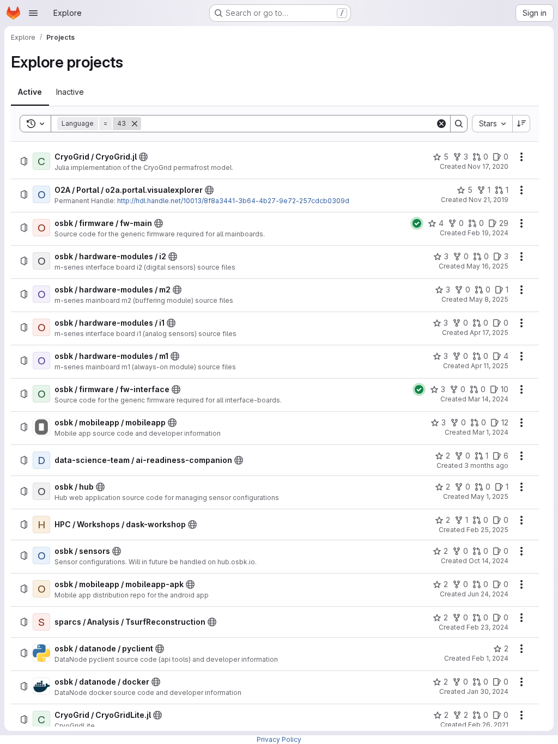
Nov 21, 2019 (488, 200)
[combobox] (492, 123)
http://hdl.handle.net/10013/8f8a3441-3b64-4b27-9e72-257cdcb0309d (233, 201)
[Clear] (441, 123)
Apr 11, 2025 (489, 366)
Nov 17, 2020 (488, 166)
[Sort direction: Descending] (521, 123)
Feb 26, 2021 (488, 725)
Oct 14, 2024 (488, 561)
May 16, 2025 (487, 266)
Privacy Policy (279, 739)
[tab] (30, 92)
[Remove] (134, 123)
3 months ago (486, 465)
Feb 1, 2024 (490, 658)
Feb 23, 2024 (487, 627)
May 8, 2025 (488, 299)
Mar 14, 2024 (488, 399)
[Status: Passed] (416, 223)
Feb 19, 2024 (488, 233)
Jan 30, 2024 (487, 691)
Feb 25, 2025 (487, 530)
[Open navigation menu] (33, 13)
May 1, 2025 (489, 496)
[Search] (459, 123)
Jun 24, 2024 (488, 594)
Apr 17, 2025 (489, 332)
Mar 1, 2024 (490, 432)
